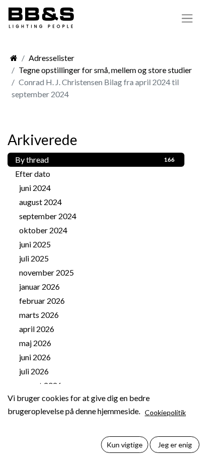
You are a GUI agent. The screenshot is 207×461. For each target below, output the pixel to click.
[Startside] (14, 57)
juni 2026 (96, 357)
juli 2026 (96, 371)
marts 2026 (96, 314)
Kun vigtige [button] (125, 444)
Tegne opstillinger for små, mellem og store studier (105, 70)
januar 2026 (96, 286)
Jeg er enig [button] (175, 444)
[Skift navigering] (187, 18)
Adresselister (51, 57)
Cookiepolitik (165, 412)
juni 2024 (96, 187)
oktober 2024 (96, 230)
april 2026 (96, 329)
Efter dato (32, 173)
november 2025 (96, 272)
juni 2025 (96, 244)
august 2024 (96, 202)
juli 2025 (96, 258)
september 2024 (96, 216)
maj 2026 (96, 343)
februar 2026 (96, 300)
